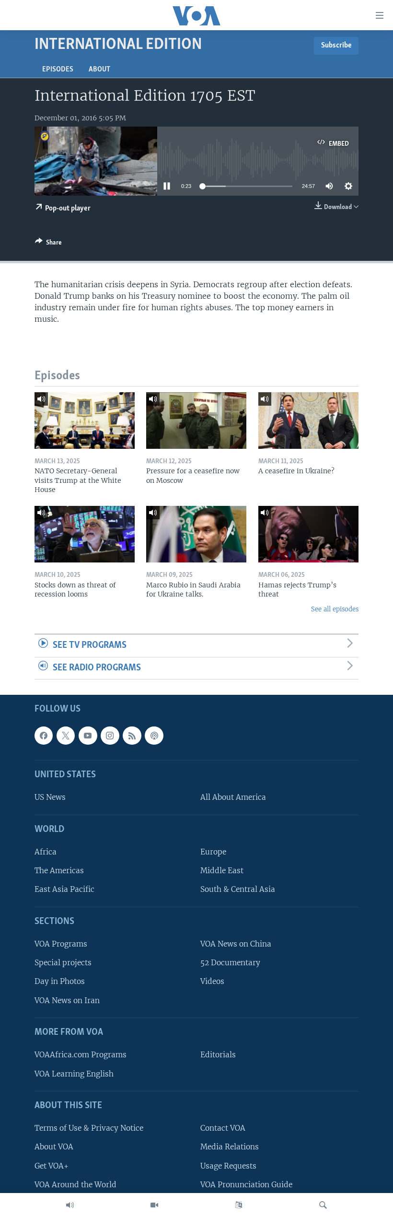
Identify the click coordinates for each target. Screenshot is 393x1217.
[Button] (48, 244)
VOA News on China (235, 944)
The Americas (59, 871)
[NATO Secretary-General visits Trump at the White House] (85, 420)
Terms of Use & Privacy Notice (89, 1128)
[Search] (323, 1205)
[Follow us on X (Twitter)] (66, 735)
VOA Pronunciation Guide (246, 1184)
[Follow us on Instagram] (110, 735)
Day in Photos (60, 981)
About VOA (54, 1147)
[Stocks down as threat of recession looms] (85, 534)
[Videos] (154, 1205)
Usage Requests (228, 1165)
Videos (212, 981)
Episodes (57, 69)
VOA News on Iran (67, 1000)
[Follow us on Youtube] (88, 735)
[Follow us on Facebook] (44, 735)
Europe (213, 852)
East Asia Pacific (64, 889)
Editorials (218, 1055)
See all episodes (334, 609)
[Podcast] (154, 735)
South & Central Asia (237, 889)
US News (50, 797)
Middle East (221, 871)
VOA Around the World (75, 1184)
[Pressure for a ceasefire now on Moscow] (196, 420)
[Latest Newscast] (70, 1205)
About (99, 69)
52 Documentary (230, 963)
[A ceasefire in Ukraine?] (308, 420)
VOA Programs (61, 944)
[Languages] (238, 1205)
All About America (233, 797)
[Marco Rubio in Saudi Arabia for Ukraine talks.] (196, 534)
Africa (46, 852)
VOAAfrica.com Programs (81, 1055)
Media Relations (229, 1147)
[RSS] (132, 735)
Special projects (63, 963)
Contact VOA (222, 1128)
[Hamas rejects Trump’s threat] (308, 534)
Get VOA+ (52, 1165)
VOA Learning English (74, 1073)
